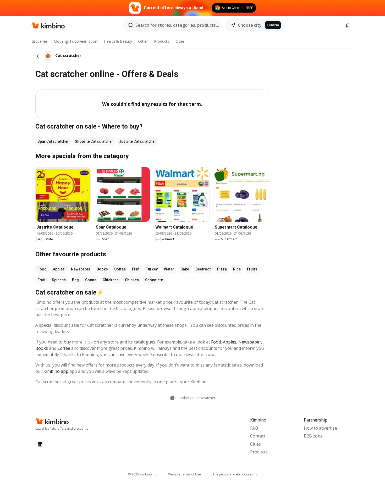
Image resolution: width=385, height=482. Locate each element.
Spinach (59, 280)
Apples (59, 269)
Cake (184, 269)
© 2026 (142, 474)
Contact (257, 436)
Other (143, 41)
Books (102, 269)
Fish (135, 269)
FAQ (254, 428)
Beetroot (203, 269)
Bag (75, 280)
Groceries (39, 41)
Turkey (152, 269)
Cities (180, 41)
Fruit (41, 280)
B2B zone (313, 436)
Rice (237, 269)
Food (42, 269)
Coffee (120, 269)
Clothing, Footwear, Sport (76, 41)
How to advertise (320, 428)
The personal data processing (235, 474)
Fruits (252, 269)
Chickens (111, 280)
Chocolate (154, 280)
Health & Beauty (118, 41)
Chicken (132, 280)
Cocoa (90, 280)
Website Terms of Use (184, 474)
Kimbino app (55, 371)
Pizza (222, 269)
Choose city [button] (250, 25)
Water (169, 269)
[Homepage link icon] (172, 398)
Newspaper (80, 269)
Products (161, 41)
